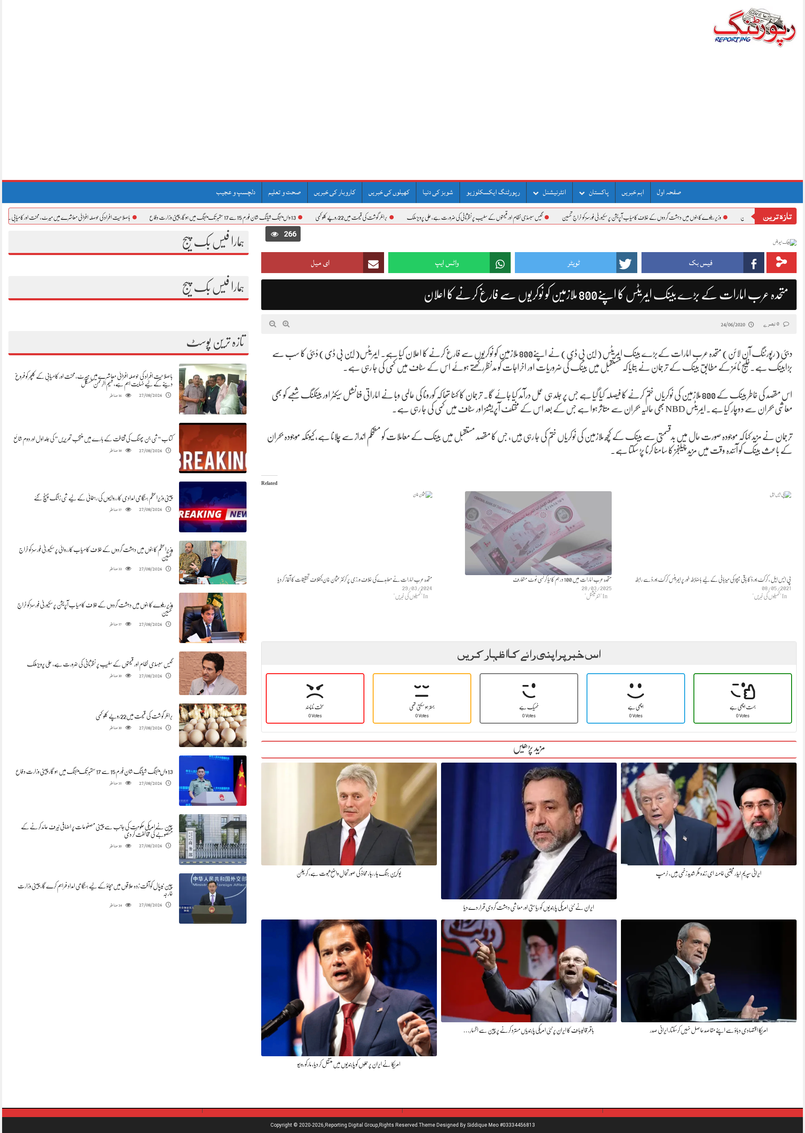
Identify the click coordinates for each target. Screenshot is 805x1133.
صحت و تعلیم (284, 192)
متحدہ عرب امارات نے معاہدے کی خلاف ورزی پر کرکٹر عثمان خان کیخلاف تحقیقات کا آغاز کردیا (355, 579)
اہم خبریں (633, 192)
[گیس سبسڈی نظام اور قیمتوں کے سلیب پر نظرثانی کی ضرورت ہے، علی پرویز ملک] (213, 673)
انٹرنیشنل (554, 192)
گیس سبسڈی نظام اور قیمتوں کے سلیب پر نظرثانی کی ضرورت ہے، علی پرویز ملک (513, 217)
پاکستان (599, 192)
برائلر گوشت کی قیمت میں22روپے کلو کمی (390, 217)
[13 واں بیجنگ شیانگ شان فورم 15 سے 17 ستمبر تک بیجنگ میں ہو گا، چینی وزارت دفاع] (213, 781)
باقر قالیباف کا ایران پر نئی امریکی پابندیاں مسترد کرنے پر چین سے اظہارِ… (528, 1030)
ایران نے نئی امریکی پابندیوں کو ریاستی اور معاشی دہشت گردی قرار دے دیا (528, 907)
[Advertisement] (402, 117)
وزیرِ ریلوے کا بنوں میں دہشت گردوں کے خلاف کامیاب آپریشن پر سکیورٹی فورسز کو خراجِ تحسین (680, 217)
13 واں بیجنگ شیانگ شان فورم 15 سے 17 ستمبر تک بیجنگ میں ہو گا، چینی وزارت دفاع (261, 217)
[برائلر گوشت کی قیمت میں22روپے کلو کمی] (213, 725)
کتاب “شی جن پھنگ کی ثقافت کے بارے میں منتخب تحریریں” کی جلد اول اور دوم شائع (93, 438)
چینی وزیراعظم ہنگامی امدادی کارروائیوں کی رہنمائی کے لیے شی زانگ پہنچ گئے (103, 497)
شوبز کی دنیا (438, 192)
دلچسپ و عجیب (235, 192)
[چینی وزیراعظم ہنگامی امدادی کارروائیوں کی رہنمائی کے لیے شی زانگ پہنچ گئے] (213, 507)
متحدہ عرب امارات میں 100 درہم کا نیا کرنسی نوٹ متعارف (562, 579)
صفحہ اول (669, 192)
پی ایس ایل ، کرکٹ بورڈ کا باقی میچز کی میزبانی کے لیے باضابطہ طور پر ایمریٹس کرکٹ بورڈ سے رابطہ (713, 579)
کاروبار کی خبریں (335, 192)
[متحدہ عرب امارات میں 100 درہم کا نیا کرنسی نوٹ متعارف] (526, 533)
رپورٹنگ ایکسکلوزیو (493, 192)
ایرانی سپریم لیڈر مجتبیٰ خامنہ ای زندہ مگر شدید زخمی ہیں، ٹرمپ (708, 873)
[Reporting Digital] (735, 27)
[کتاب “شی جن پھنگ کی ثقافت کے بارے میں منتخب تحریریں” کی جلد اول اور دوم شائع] (213, 448)
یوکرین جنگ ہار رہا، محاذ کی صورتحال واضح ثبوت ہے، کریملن (348, 873)
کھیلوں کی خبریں (389, 192)
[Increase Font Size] (286, 324)
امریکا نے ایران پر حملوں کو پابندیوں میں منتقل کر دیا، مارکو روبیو (348, 1064)
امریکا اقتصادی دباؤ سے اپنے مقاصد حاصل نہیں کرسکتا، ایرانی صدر (709, 1030)
